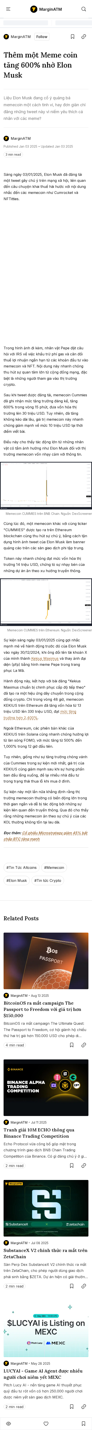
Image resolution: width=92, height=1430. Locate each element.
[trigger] (83, 9)
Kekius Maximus (45, 658)
